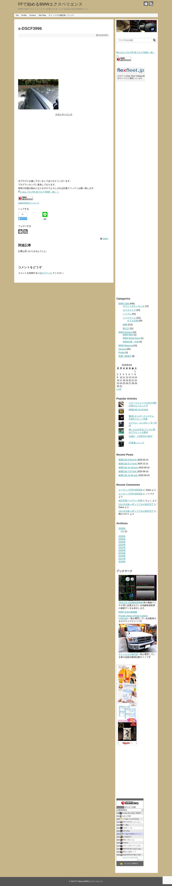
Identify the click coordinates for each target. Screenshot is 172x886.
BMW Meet (128, 335)
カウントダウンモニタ (133, 306)
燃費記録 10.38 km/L (128, 475)
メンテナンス (129, 318)
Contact (32, 15)
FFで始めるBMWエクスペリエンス (50, 4)
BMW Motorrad (126, 345)
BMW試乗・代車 (131, 342)
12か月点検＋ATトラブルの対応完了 (136, 504)
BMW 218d (124, 304)
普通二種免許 (125, 356)
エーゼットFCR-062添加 (130, 490)
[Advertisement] (64, 58)
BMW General (125, 332)
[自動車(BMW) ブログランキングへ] (123, 60)
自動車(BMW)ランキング (28, 203)
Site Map (42, 15)
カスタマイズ (129, 310)
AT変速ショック (136, 443)
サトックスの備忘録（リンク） (62, 15)
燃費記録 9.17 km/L (128, 464)
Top (17, 15)
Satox (105, 238)
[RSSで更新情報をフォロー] (151, 3)
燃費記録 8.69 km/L (128, 460)
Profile (24, 15)
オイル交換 (132, 321)
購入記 (126, 328)
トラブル (127, 314)
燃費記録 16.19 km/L (138, 410)
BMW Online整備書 (128, 612)
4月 (122, 531)
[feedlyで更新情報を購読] (146, 3)
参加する (140, 860)
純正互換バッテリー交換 (130, 500)
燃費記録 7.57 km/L (128, 471)
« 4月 (118, 389)
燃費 (125, 324)
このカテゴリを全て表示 (130, 857)
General (122, 349)
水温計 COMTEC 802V (140, 436)
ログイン (46, 273)
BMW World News (131, 338)
